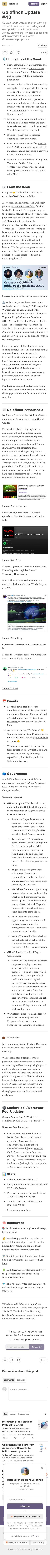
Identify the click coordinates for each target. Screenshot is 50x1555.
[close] (42, 1468)
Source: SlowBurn (11, 560)
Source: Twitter (10, 688)
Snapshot (14, 790)
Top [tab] (5, 1414)
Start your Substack (17, 1542)
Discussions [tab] (23, 1414)
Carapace (16, 76)
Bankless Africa (27, 123)
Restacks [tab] (21, 1380)
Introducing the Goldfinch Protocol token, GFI (17, 1423)
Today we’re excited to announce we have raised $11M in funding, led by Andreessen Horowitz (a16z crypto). (18, 1456)
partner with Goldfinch (23, 206)
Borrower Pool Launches (15, 1127)
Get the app (38, 1542)
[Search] (45, 1414)
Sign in (44, 4)
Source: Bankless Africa (14, 506)
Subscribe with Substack (27, 1516)
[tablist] (14, 1380)
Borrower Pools (14, 1156)
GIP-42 (15, 147)
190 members (19, 110)
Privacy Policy (33, 1528)
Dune (28, 1210)
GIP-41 (42, 143)
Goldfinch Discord (17, 761)
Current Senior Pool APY (15, 1117)
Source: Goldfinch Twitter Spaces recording (25, 296)
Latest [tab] (13, 1414)
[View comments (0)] (11, 52)
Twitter (11, 167)
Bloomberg (13, 135)
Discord (40, 1025)
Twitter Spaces (36, 68)
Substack (11, 1549)
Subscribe (34, 4)
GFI (39, 1121)
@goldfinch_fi (40, 737)
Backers (17, 1152)
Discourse (7, 1291)
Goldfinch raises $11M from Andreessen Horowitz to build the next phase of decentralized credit (18, 1448)
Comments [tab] (9, 1380)
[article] (25, 1430)
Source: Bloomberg (12, 638)
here (9, 725)
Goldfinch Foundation (23, 1434)
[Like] (5, 52)
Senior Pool (17, 1145)
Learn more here (30, 1167)
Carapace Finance (29, 714)
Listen (44, 45)
